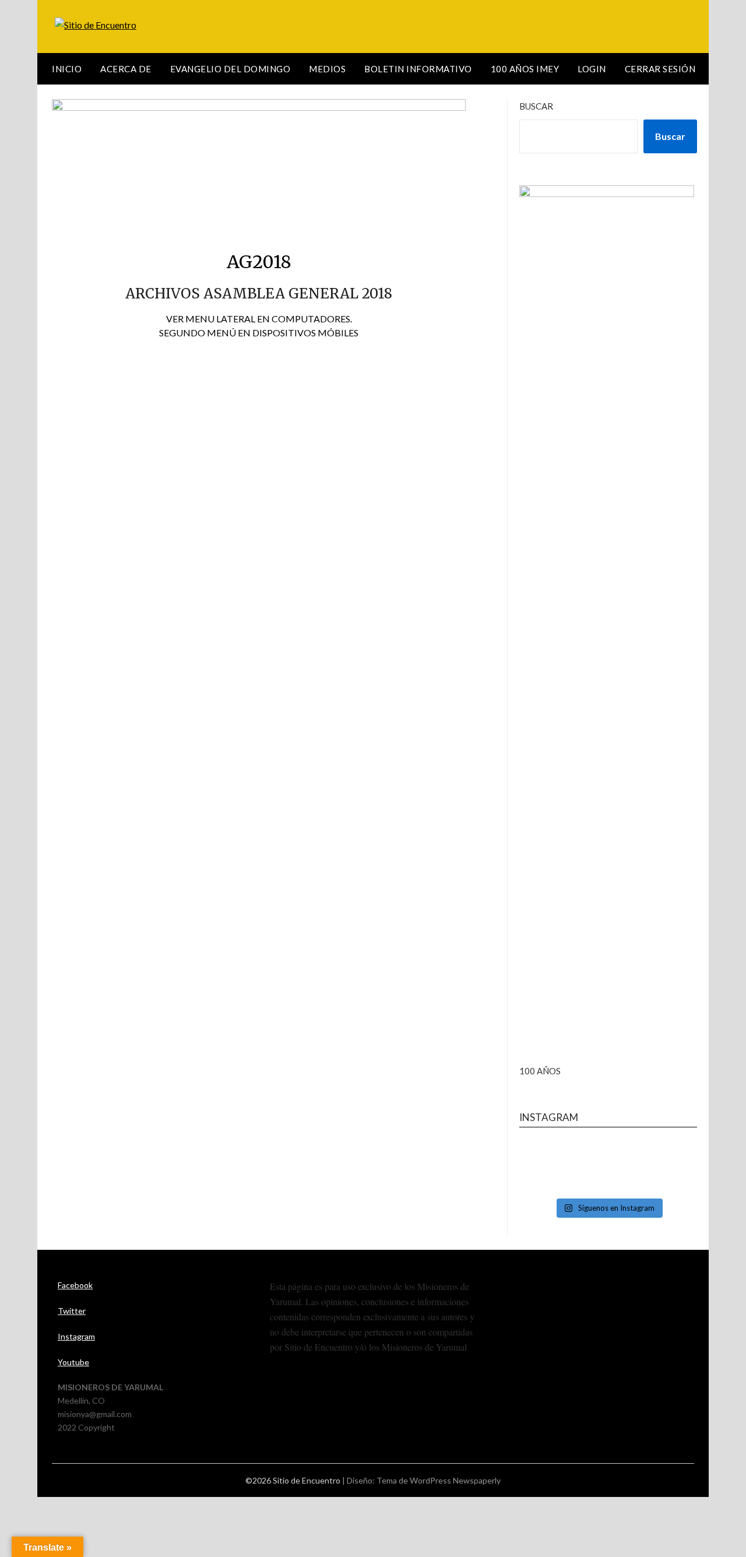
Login (592, 69)
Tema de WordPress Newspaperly (438, 1480)
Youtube (73, 1362)
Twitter (72, 1311)
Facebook (75, 1285)
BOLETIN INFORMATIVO (418, 69)
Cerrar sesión (660, 69)
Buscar (536, 106)
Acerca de (126, 69)
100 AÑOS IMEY (525, 69)
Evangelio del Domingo (230, 69)
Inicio (67, 69)
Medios (327, 69)
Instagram (76, 1336)
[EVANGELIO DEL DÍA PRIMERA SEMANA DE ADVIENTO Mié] (608, 1167)
